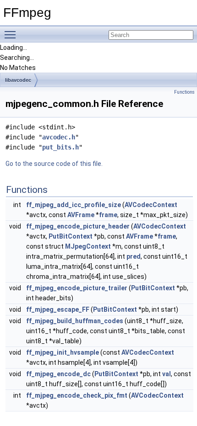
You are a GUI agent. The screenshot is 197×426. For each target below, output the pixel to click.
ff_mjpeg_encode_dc (58, 374)
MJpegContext (88, 246)
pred (133, 256)
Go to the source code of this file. (54, 163)
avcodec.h (58, 137)
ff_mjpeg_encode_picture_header (78, 226)
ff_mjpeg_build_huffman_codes (74, 321)
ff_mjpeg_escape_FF (57, 309)
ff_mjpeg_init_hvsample (62, 352)
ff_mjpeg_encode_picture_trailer (76, 288)
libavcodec (18, 80)
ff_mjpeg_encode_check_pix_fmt (76, 395)
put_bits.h (60, 147)
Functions (184, 92)
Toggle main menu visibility (12, 34)
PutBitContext (71, 236)
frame (108, 214)
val (166, 374)
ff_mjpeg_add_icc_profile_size (73, 204)
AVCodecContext (151, 204)
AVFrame (80, 214)
